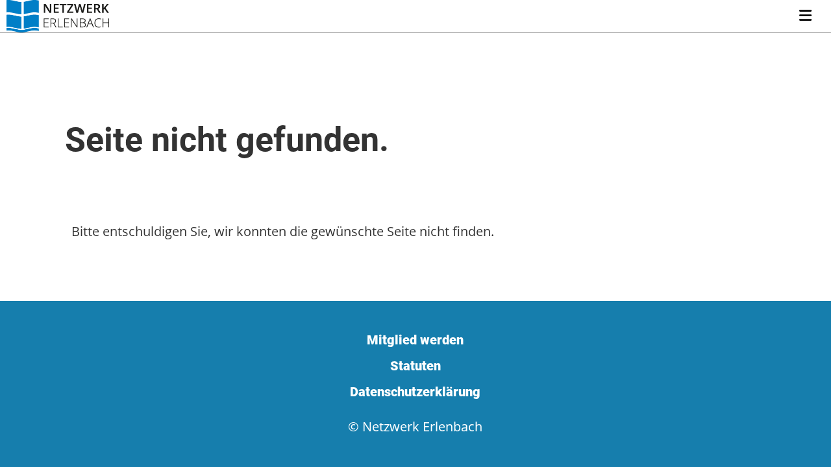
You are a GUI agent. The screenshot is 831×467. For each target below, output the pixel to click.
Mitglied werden (415, 340)
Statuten (415, 366)
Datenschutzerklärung (415, 392)
